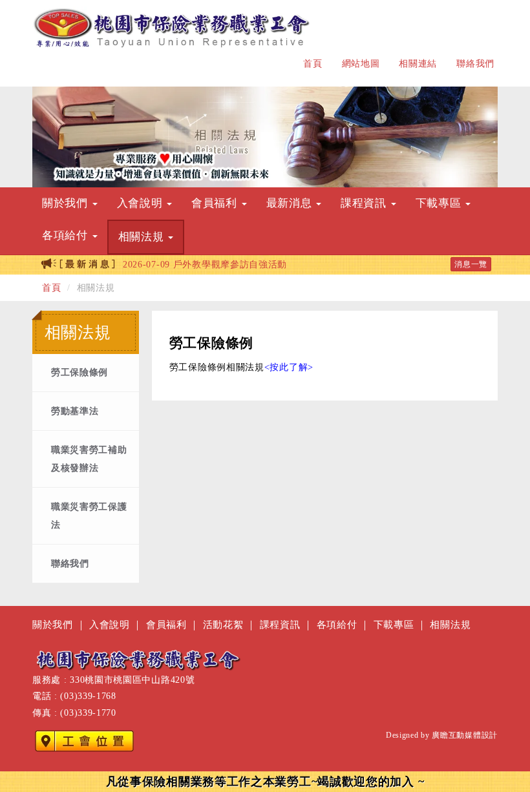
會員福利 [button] (215, 203)
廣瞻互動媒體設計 (465, 735)
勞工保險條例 (79, 372)
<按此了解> (288, 367)
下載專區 (394, 624)
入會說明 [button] (141, 203)
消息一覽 (470, 264)
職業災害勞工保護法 (89, 516)
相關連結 (418, 63)
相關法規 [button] (142, 237)
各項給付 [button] (66, 235)
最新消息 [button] (290, 203)
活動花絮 (223, 624)
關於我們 (52, 624)
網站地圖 (361, 63)
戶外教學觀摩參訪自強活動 (205, 264)
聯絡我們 (475, 63)
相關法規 (450, 624)
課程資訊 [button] (365, 203)
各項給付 (337, 624)
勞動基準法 (75, 411)
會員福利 (166, 624)
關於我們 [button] (66, 203)
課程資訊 (280, 624)
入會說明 (109, 624)
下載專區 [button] (440, 203)
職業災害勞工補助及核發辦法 (89, 459)
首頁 (312, 63)
